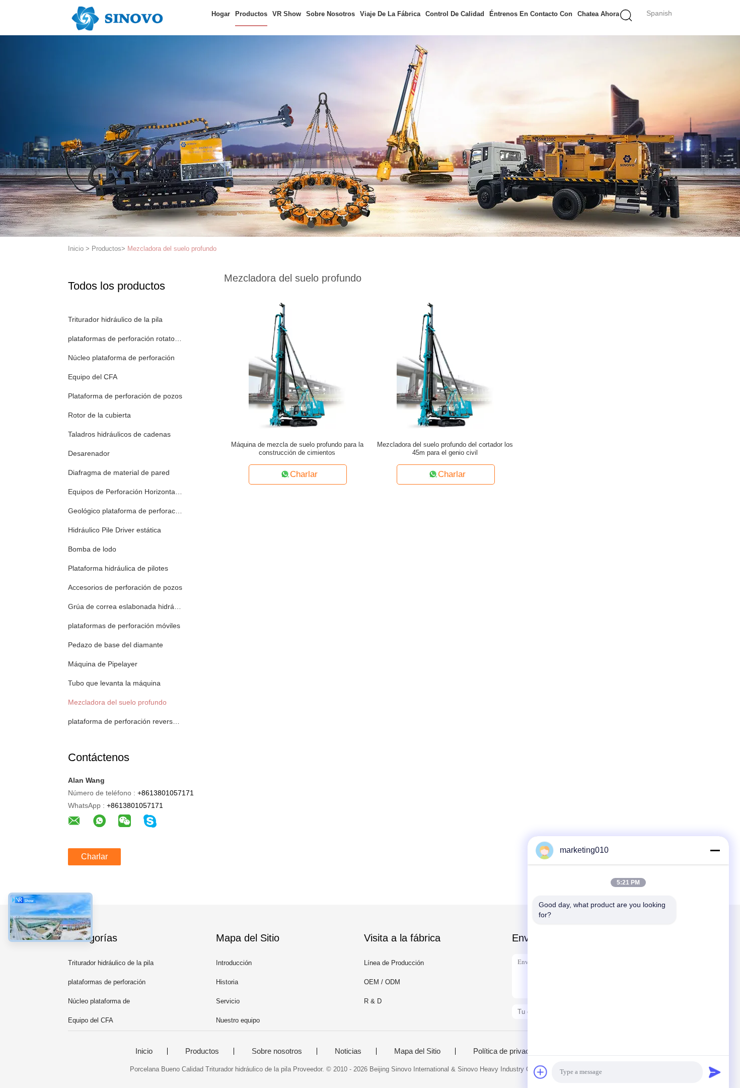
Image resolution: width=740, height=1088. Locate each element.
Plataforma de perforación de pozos (125, 396)
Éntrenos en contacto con (530, 14)
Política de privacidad (508, 1051)
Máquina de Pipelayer (102, 664)
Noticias (348, 1051)
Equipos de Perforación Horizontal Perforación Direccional (125, 492)
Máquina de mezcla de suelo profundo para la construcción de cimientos (297, 448)
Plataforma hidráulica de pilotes (118, 568)
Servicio (228, 1001)
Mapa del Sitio (417, 1051)
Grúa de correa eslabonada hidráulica (125, 606)
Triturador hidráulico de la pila (115, 319)
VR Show (286, 14)
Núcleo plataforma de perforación (121, 358)
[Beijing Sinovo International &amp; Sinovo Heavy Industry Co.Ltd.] (117, 17)
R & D (373, 1001)
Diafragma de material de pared (119, 472)
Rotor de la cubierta (99, 415)
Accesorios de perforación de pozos (125, 587)
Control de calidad (454, 14)
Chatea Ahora (598, 14)
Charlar (94, 856)
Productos (251, 14)
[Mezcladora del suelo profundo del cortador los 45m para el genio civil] (445, 361)
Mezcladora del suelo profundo (171, 248)
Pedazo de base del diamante (115, 645)
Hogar (220, 14)
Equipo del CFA (92, 377)
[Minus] (715, 850)
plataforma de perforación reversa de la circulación (125, 721)
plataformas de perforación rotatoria (125, 338)
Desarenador (89, 453)
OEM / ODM (382, 982)
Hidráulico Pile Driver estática (114, 530)
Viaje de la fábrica (390, 14)
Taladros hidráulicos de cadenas (119, 434)
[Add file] (541, 1072)
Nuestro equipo (238, 1020)
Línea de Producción (394, 963)
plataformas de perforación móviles (124, 626)
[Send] (715, 1072)
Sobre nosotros (330, 14)
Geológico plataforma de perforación (125, 511)
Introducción (234, 963)
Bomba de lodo (92, 549)
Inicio (144, 1051)
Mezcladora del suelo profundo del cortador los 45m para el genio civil (445, 448)
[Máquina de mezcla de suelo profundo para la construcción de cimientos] (297, 361)
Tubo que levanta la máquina (114, 683)
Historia (227, 982)
